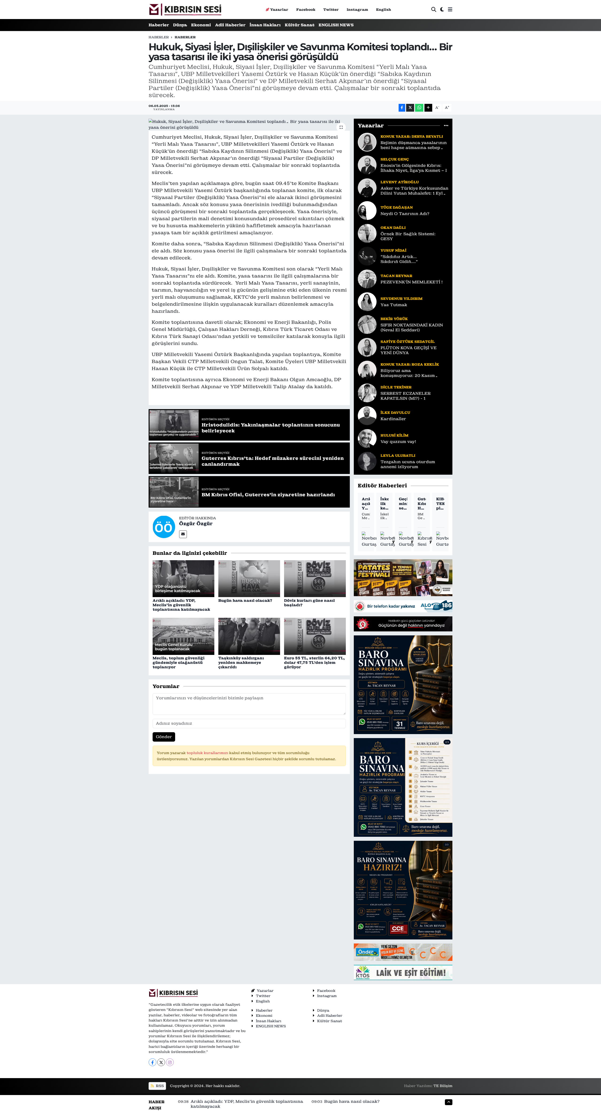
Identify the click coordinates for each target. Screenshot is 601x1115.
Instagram (357, 9)
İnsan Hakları (265, 24)
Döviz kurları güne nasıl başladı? (309, 602)
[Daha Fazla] (428, 108)
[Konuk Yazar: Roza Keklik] (367, 369)
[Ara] (433, 9)
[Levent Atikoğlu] (367, 187)
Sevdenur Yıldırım (402, 298)
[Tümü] (446, 125)
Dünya (180, 24)
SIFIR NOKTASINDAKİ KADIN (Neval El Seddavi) (412, 328)
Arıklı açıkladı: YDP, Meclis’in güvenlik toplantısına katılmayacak (181, 605)
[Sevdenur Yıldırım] (367, 301)
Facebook (305, 9)
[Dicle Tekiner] (367, 392)
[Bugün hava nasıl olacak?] (249, 578)
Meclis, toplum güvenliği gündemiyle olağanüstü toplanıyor (178, 662)
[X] (161, 1062)
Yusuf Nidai (393, 250)
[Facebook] (152, 1062)
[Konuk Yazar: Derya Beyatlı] (367, 141)
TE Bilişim (442, 1086)
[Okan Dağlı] (367, 232)
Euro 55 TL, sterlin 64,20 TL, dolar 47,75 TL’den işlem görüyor (314, 662)
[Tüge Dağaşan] (367, 210)
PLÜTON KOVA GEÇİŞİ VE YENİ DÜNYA (409, 350)
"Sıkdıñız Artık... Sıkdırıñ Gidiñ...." (399, 259)
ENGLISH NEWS (336, 24)
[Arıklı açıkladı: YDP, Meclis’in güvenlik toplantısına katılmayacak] (183, 578)
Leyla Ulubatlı (398, 455)
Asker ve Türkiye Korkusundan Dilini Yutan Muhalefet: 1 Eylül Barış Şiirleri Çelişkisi (414, 191)
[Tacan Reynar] (367, 278)
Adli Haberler (230, 24)
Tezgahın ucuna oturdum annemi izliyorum (408, 464)
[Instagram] (170, 1062)
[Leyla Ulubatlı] (367, 460)
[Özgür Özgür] (164, 526)
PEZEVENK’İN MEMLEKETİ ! (412, 282)
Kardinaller (393, 418)
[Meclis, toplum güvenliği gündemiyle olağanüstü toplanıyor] (183, 635)
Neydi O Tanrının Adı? (405, 213)
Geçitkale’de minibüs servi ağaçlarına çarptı (403, 503)
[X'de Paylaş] (410, 108)
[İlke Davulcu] (367, 415)
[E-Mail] (183, 534)
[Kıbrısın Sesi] (185, 9)
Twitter (331, 9)
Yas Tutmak (394, 304)
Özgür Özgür (196, 523)
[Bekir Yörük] (367, 324)
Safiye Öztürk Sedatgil (408, 341)
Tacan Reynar (396, 276)
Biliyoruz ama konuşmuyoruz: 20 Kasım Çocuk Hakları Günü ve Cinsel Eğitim (413, 373)
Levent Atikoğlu (400, 182)
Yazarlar (279, 9)
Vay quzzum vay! (398, 441)
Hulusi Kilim (394, 435)
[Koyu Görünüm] (442, 9)
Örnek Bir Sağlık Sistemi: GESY (408, 236)
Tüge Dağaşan (397, 207)
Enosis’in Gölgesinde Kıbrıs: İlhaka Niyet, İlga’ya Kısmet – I (414, 168)
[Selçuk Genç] (367, 164)
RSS (159, 1086)
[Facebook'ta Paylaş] (402, 108)
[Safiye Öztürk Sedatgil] (367, 346)
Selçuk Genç (395, 159)
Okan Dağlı (393, 227)
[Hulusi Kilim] (367, 438)
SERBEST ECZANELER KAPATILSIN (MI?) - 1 (406, 396)
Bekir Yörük (394, 319)
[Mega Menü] (450, 9)
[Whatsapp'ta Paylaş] (419, 108)
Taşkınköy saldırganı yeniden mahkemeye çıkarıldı (241, 662)
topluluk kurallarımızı (208, 753)
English (383, 9)
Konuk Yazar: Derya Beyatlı (412, 136)
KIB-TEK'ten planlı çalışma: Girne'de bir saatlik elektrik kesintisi (440, 503)
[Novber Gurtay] (370, 539)
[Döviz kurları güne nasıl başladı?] (315, 578)
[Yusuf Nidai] (367, 255)
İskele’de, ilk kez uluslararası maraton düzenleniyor (384, 503)
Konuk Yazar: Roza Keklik (410, 364)
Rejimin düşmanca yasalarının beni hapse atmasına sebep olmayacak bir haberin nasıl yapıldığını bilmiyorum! (414, 145)
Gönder (164, 736)
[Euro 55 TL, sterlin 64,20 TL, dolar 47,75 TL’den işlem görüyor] (315, 635)
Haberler (159, 24)
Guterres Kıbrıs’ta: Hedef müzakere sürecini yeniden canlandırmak (422, 503)
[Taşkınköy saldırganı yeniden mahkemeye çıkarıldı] (249, 635)
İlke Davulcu (395, 412)
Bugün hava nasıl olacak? (245, 600)
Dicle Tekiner (396, 387)
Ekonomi (201, 24)
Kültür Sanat (300, 24)
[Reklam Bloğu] (403, 577)
